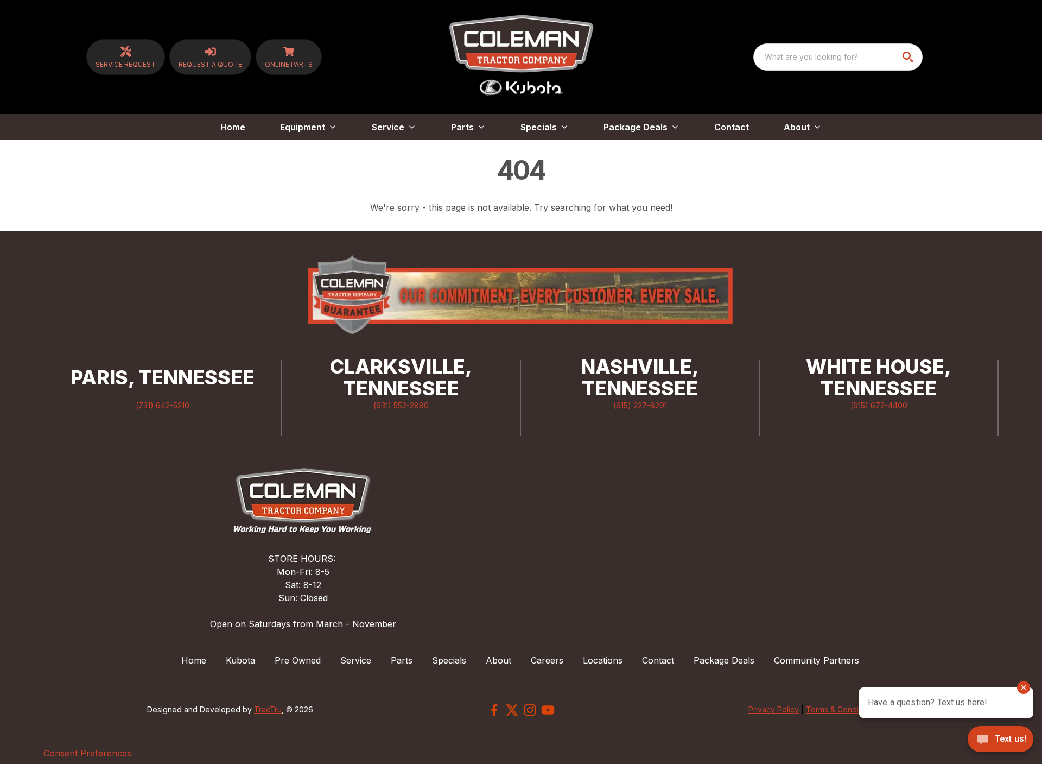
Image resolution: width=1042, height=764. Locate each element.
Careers (547, 660)
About (498, 660)
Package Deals (724, 660)
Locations (602, 660)
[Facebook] (494, 710)
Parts (401, 660)
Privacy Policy (773, 709)
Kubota (240, 660)
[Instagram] (530, 710)
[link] (125, 57)
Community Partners (816, 660)
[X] (512, 710)
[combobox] (838, 57)
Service (355, 660)
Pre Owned (298, 660)
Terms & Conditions (840, 709)
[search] (909, 57)
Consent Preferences (87, 753)
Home (232, 127)
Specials (449, 660)
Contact (731, 127)
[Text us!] (1000, 740)
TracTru (268, 709)
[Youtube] (548, 710)
